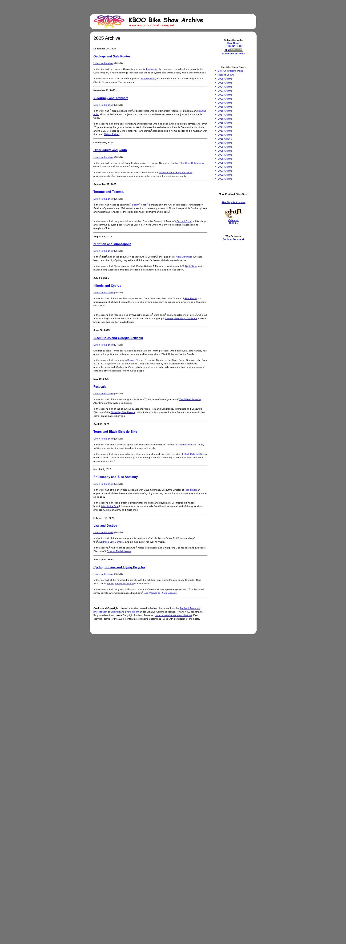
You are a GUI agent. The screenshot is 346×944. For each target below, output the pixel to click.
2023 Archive (225, 90)
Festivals (99, 386)
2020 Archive (225, 102)
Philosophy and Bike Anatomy (115, 477)
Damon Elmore (135, 360)
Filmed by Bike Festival (123, 412)
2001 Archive (225, 179)
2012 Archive (225, 134)
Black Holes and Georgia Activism (118, 338)
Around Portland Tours (191, 444)
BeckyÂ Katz (139, 204)
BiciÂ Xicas (191, 266)
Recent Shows (226, 74)
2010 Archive (225, 142)
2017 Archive (225, 114)
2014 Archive (225, 126)
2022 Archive (225, 94)
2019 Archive (225, 106)
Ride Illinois (191, 298)
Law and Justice (105, 525)
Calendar (233, 220)
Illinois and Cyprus (107, 285)
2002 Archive (225, 174)
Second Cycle (184, 221)
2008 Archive (225, 150)
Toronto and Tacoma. (108, 192)
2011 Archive (225, 138)
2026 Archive (225, 78)
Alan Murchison (184, 256)
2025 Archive (225, 82)
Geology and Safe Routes (111, 56)
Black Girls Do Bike (194, 454)
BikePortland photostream (125, 611)
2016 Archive (225, 118)
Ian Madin (151, 69)
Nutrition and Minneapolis (112, 244)
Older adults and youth (110, 150)
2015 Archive (225, 122)
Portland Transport (233, 239)
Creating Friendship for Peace (181, 318)
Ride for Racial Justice (119, 551)
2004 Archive (225, 166)
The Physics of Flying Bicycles (160, 593)
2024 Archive (225, 86)
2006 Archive (225, 158)
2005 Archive (225, 162)
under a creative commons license (173, 615)
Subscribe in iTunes (233, 53)
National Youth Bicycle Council (175, 172)
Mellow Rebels (112, 134)
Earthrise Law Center (110, 542)
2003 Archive (225, 170)
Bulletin (233, 223)
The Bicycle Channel (233, 202)
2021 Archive (225, 98)
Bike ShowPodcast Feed (233, 44)
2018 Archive (225, 110)
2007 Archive (225, 154)
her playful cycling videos (120, 583)
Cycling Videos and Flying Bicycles (119, 567)
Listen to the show (103, 63)
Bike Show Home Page (230, 70)
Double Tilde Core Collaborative (188, 163)
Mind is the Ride (110, 506)
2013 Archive (225, 130)
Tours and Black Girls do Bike (115, 431)
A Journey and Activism (110, 98)
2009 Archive (225, 146)
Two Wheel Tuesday (190, 399)
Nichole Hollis (148, 78)
